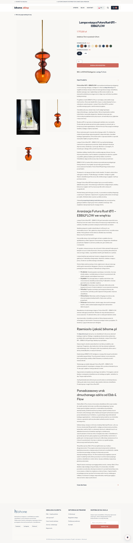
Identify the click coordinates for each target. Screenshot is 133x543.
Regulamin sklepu (73, 517)
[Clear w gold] (92, 46)
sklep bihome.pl (109, 87)
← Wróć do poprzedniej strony (23, 14)
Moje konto (49, 528)
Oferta (75, 7)
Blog (82, 7)
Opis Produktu (82, 80)
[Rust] (81, 46)
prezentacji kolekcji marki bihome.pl (93, 200)
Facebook (18, 526)
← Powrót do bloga (20, 1)
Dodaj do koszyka (97, 65)
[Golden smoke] (96, 46)
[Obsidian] (85, 46)
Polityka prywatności (74, 521)
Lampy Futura (101, 72)
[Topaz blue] (78, 46)
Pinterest (34, 526)
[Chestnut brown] (107, 46)
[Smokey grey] (100, 46)
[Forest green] (110, 46)
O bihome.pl (71, 514)
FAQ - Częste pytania (52, 514)
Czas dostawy (81, 485)
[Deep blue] (103, 46)
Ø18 (86, 53)
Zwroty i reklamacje (51, 525)
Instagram (26, 526)
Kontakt (90, 7)
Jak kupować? (50, 517)
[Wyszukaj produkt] (108, 8)
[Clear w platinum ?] (89, 46)
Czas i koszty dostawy (52, 521)
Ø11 (79, 53)
